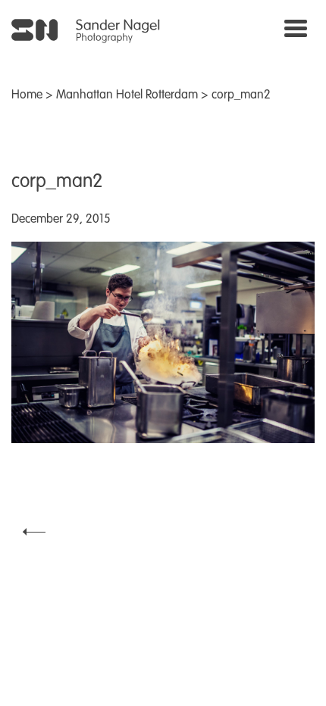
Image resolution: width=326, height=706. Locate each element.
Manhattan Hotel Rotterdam (127, 95)
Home (26, 95)
